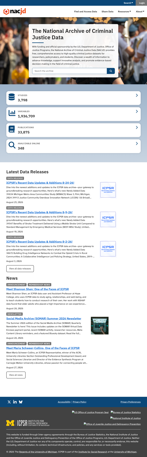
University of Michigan (125, 451)
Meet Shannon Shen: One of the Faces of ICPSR (37, 289)
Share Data (107, 11)
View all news (16, 374)
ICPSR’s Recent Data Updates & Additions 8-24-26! (40, 182)
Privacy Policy (79, 401)
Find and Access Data (85, 11)
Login (141, 2)
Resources (123, 11)
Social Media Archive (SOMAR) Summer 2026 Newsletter (43, 318)
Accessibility (64, 401)
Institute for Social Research (92, 451)
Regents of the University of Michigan (38, 451)
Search (127, 2)
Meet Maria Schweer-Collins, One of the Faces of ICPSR (43, 348)
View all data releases (20, 268)
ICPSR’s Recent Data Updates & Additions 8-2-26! (39, 241)
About (139, 11)
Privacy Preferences (131, 401)
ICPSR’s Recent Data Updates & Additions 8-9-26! (39, 212)
